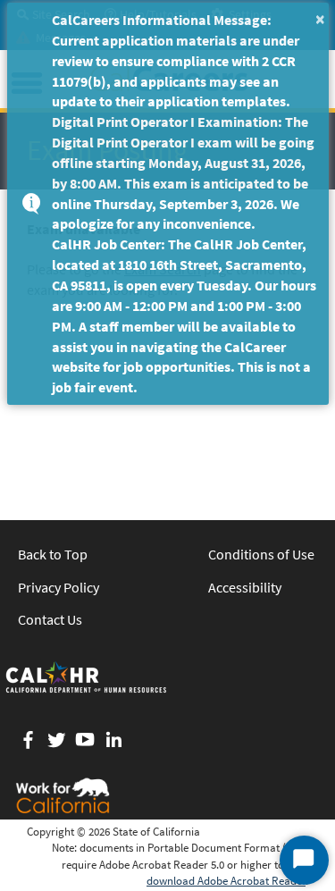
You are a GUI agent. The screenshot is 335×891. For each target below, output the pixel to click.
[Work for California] (62, 795)
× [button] (320, 18)
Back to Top (53, 554)
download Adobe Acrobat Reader (226, 880)
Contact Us (50, 619)
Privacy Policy (58, 587)
